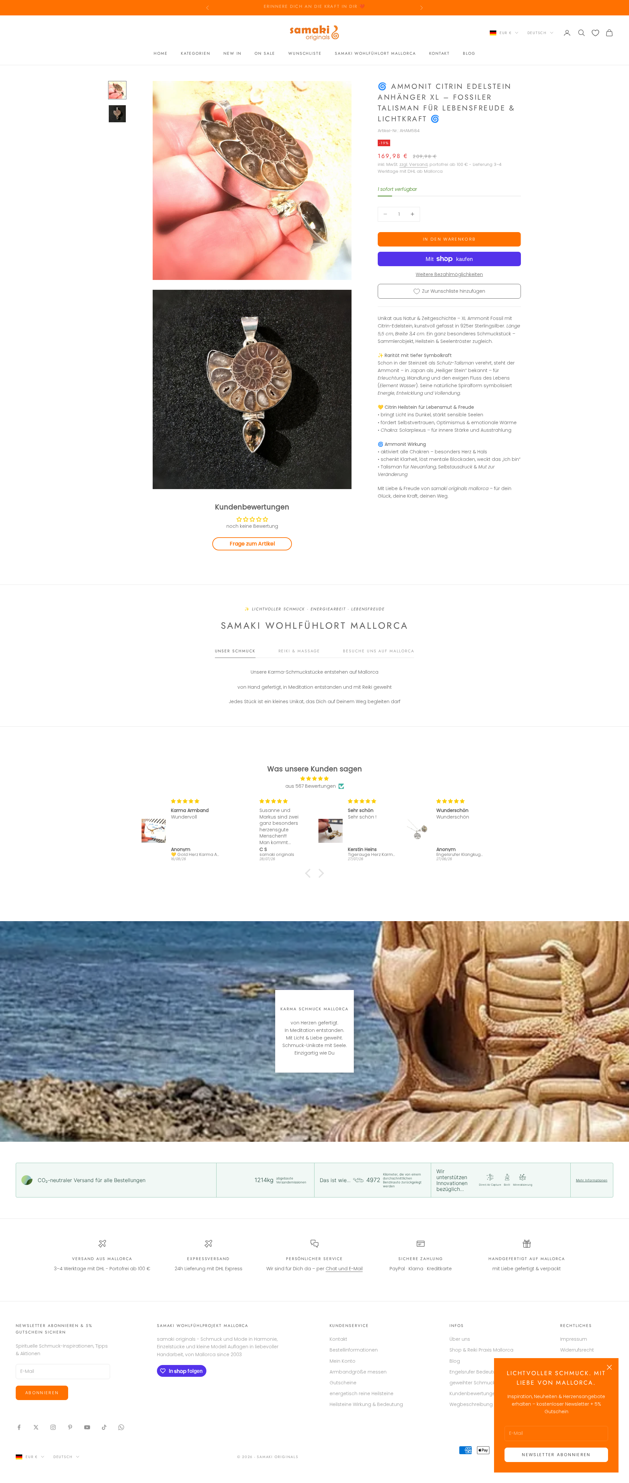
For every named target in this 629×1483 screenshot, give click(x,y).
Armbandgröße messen (358, 1372)
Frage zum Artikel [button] (252, 543)
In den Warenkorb (449, 239)
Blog (469, 53)
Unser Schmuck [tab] (235, 651)
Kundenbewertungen (473, 1393)
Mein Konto (342, 1361)
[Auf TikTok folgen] (104, 1427)
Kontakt (439, 53)
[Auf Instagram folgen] (53, 1427)
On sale (265, 53)
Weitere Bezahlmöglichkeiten (449, 274)
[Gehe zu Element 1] (117, 90)
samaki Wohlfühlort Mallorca (375, 53)
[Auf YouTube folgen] (87, 1427)
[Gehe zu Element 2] (117, 114)
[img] (314, 778)
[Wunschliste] (595, 33)
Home (161, 53)
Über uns (459, 1339)
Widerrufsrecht (577, 1350)
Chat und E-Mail (344, 1268)
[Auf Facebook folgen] (19, 1427)
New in (232, 53)
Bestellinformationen (354, 1350)
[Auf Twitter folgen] (36, 1427)
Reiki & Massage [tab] (299, 651)
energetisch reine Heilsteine (361, 1393)
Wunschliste (305, 53)
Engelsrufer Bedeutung (475, 1372)
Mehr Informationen (591, 1180)
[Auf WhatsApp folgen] (121, 1427)
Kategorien (195, 53)
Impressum (573, 1339)
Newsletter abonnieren (556, 1455)
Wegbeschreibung (471, 1404)
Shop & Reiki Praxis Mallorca (481, 1350)
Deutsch (537, 32)
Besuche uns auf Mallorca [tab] (378, 651)
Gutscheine (343, 1382)
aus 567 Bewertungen (310, 786)
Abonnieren (42, 1393)
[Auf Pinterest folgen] (70, 1427)
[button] (309, 873)
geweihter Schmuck (472, 1382)
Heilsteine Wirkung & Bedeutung (366, 1404)
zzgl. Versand (413, 164)
